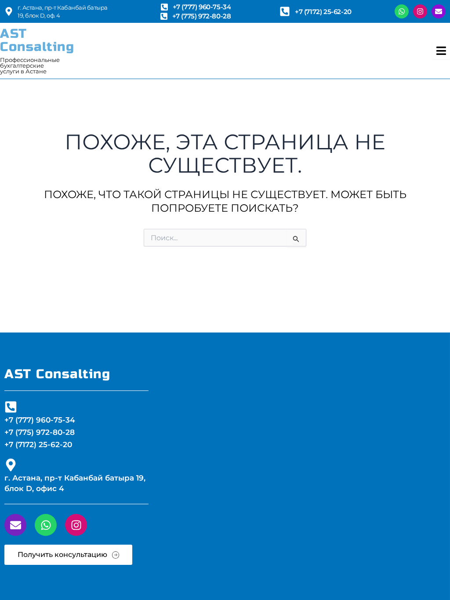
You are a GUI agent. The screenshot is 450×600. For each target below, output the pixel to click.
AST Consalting (37, 40)
